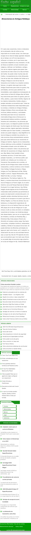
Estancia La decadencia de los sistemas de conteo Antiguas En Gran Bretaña (14, 292)
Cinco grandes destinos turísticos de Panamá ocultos (10, 364)
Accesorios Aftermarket (6, 524)
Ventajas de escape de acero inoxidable (10, 501)
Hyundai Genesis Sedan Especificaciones (9, 452)
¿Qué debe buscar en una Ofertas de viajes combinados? (14, 307)
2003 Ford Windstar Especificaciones (13, 327)
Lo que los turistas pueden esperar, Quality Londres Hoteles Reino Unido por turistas (9, 394)
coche (22, 14)
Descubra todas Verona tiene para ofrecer (14, 302)
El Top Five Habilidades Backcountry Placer (8, 370)
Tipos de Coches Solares (10, 329)
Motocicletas (14, 9)
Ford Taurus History (8, 344)
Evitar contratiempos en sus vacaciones (10, 359)
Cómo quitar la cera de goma (11, 339)
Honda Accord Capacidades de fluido (13, 336)
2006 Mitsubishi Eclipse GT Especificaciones (10, 490)
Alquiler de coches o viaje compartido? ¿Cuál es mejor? (13, 297)
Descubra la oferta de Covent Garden (10, 387)
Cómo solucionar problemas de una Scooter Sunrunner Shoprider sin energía (14, 346)
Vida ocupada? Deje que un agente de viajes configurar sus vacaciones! (9, 376)
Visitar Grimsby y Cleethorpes (7, 382)
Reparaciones (15, 6)
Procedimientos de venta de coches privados (10, 478)
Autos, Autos (19, 526)
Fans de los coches (19, 524)
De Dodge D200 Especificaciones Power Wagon (9, 465)
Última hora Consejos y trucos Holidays (14, 316)
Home (5, 6)
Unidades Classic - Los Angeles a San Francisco (13, 295)
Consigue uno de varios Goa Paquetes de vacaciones (14, 314)
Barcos (25, 9)
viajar (29, 14)
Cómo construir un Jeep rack (11, 341)
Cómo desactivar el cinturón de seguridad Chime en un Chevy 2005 (14, 334)
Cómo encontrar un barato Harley (12, 348)
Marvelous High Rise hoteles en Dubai (13, 304)
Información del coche (12, 14)
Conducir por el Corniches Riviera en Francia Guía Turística (12, 309)
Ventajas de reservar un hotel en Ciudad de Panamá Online (14, 312)
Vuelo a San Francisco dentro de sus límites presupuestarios (14, 319)
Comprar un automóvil (24, 6)
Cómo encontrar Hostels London (11, 284)
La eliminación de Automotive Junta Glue (9, 513)
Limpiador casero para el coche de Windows (9, 428)
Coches (5, 9)
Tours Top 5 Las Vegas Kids (10, 355)
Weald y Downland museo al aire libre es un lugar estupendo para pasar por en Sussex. (14, 300)
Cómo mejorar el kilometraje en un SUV (10, 440)
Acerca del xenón (7, 331)
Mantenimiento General (6, 526)
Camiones (6, 418)
